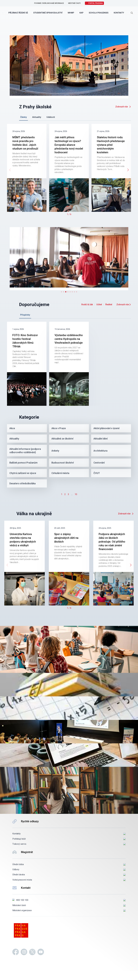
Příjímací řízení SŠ (18, 13)
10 (76, 494)
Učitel (99, 304)
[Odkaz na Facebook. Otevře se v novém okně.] (15, 952)
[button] (128, 170)
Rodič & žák (87, 304)
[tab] (23, 117)
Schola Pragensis (98, 13)
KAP (81, 13)
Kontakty (119, 13)
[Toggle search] (131, 12)
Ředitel (108, 304)
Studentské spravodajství (47, 13)
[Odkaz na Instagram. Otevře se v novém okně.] (24, 952)
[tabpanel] (69, 170)
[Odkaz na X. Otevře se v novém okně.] (32, 952)
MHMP (71, 13)
